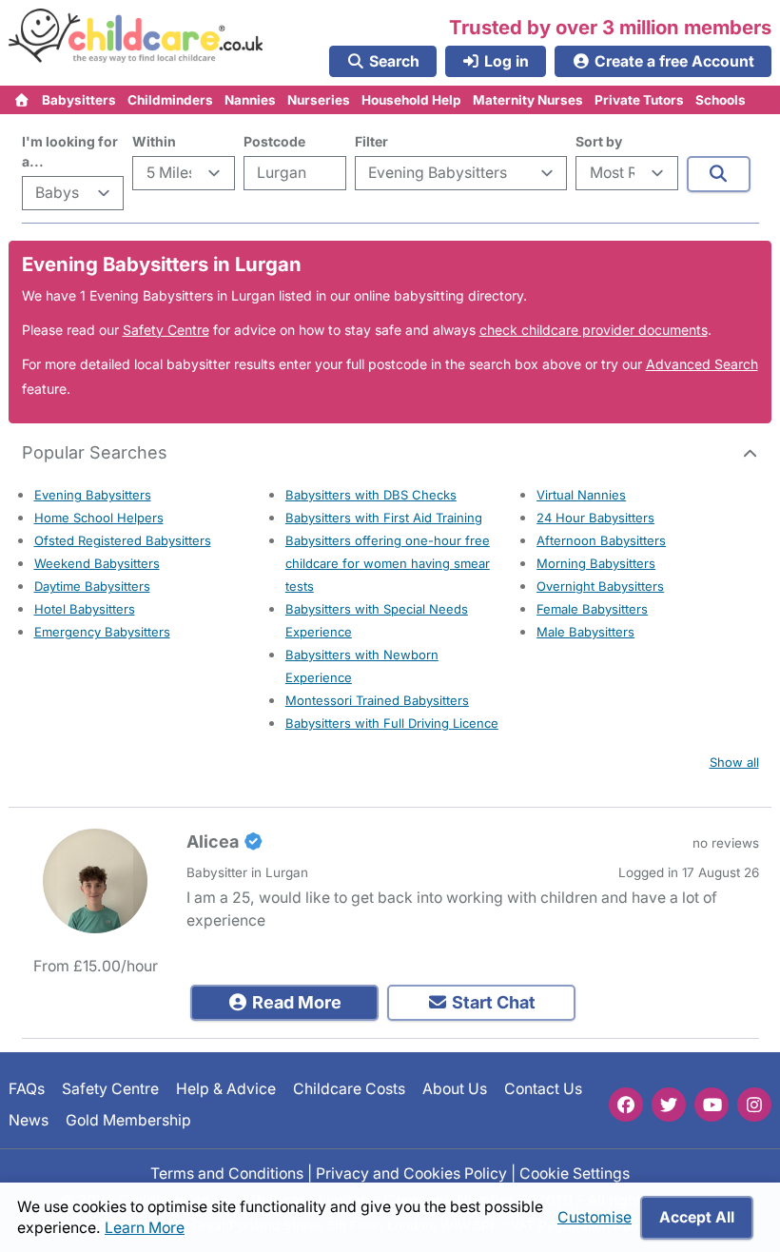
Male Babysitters (585, 631)
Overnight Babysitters (600, 586)
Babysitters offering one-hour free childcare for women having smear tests (387, 563)
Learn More (145, 1228)
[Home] (22, 100)
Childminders (170, 100)
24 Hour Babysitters (595, 517)
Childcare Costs (349, 1089)
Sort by (598, 141)
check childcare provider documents (593, 330)
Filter (371, 141)
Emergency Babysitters (102, 631)
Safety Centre (166, 330)
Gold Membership (128, 1119)
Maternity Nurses (528, 100)
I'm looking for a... (70, 151)
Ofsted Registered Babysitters (122, 540)
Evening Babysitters (92, 494)
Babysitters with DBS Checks (371, 494)
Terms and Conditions (226, 1173)
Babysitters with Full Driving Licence (391, 723)
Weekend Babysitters (97, 563)
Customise (594, 1217)
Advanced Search (702, 364)
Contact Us (543, 1089)
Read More (294, 1002)
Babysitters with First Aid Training (383, 517)
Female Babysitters (592, 608)
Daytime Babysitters (92, 586)
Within (154, 141)
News (29, 1119)
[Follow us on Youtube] (711, 1104)
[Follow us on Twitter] (669, 1104)
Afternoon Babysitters (601, 540)
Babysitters (79, 100)
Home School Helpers (99, 517)
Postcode (274, 141)
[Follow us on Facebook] (626, 1104)
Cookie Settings (574, 1173)
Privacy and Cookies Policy (411, 1173)
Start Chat (492, 1002)
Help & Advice (226, 1089)
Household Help (411, 100)
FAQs (27, 1089)
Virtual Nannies (581, 494)
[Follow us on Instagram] (754, 1104)
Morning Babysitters (595, 563)
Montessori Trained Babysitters (377, 700)
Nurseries (318, 100)
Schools (720, 100)
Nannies (250, 100)
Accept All (696, 1217)
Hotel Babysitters (84, 608)
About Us (454, 1089)
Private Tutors (639, 100)
